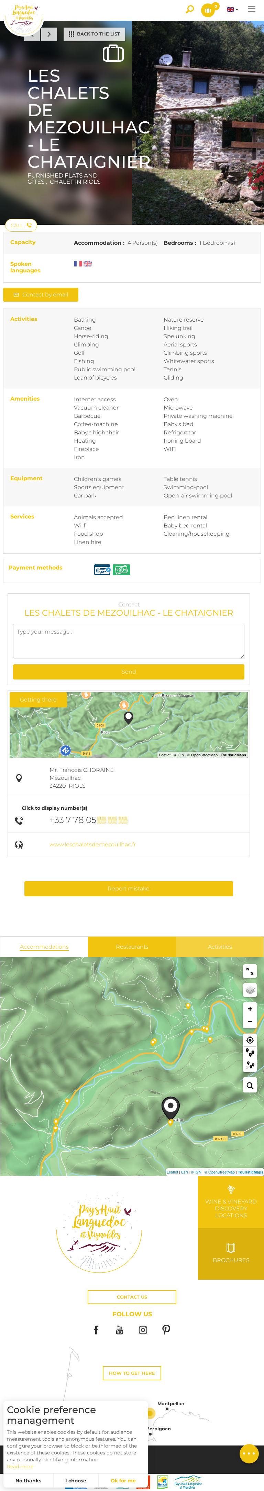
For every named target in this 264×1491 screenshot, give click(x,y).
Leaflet (172, 1172)
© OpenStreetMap (220, 1172)
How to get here (132, 1373)
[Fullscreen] (250, 971)
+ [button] (250, 1009)
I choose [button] (75, 1481)
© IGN (196, 1172)
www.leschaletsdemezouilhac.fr (93, 844)
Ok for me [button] (123, 1481)
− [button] (250, 1021)
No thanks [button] (28, 1481)
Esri (184, 1172)
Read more (20, 1466)
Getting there (38, 699)
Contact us (132, 1297)
